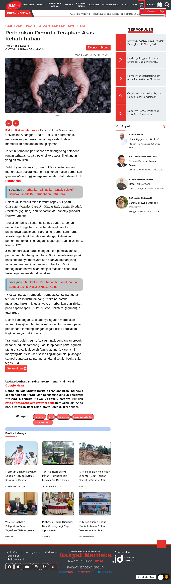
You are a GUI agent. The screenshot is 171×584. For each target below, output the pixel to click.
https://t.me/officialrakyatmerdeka (30, 403)
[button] (159, 5)
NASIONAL (94, 5)
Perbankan (13, 180)
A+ (8, 123)
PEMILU (41, 5)
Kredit (51, 417)
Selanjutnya (15, 368)
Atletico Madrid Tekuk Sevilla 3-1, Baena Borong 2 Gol (86, 13)
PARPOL (69, 5)
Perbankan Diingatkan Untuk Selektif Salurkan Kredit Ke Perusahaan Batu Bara (41, 192)
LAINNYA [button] (150, 5)
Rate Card (13, 552)
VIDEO (125, 5)
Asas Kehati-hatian (43, 423)
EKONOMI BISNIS (81, 4)
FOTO (134, 5)
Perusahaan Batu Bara (83, 417)
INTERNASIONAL (110, 5)
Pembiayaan (63, 417)
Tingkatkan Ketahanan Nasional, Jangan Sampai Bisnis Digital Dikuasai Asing (43, 284)
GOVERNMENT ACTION (55, 4)
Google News (15, 385)
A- (16, 123)
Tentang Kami (32, 552)
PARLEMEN (29, 5)
